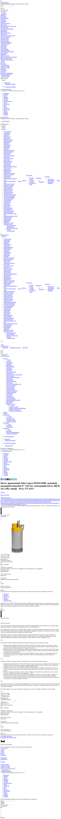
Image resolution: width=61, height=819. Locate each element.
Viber (5, 105)
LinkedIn (6, 114)
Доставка (6, 599)
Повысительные (40, 501)
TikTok (5, 110)
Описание (6, 594)
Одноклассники (8, 101)
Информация (4, 759)
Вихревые (27, 499)
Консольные (30, 500)
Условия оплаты (5, 764)
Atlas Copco (3, 516)
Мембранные (36, 500)
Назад (9, 360)
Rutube (5, 102)
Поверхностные (32, 501)
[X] (8, 479)
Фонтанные (30, 503)
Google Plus (6, 104)
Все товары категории (6, 736)
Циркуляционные (45, 503)
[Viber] (10, 479)
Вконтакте (6, 93)
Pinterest (6, 112)
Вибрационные (21, 499)
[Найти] (2, 7)
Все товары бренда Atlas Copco (8, 737)
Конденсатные (10, 500)
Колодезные (48, 499)
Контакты (9, 431)
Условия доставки (5, 765)
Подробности (4, 559)
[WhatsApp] (12, 479)
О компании (4, 757)
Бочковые (9, 499)
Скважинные (18, 503)
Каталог (9, 361)
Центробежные (37, 503)
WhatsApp (6, 108)
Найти (2, 802)
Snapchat (6, 113)
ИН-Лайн (32, 499)
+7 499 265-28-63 (5, 75)
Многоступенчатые (44, 500)
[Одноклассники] (3, 479)
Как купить (9, 417)
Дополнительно (8, 600)
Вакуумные (15, 499)
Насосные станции (15, 501)
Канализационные (40, 499)
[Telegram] (16, 479)
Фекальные (24, 503)
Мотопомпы (52, 500)
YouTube (6, 100)
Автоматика (4, 499)
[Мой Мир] (6, 479)
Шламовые (15, 504)
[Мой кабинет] (1, 343)
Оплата (5, 598)
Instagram (6, 97)
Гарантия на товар (5, 767)
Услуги (2, 752)
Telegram (6, 98)
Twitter (5, 96)
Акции (2, 751)
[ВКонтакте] (1, 479)
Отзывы (6, 595)
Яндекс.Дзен (7, 109)
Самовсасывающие (10, 503)
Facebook (6, 94)
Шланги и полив (14, 406)
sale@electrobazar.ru (6, 89)
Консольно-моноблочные (20, 500)
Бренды (2, 753)
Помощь (3, 761)
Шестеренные (8, 504)
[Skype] (14, 479)
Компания (9, 425)
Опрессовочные (24, 501)
